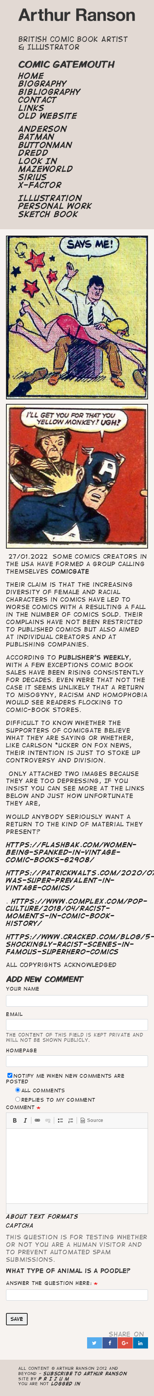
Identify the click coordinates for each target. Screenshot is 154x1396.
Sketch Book (48, 214)
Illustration (49, 198)
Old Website (47, 116)
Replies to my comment (58, 1099)
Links (31, 108)
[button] (14, 1120)
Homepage (21, 1050)
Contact (37, 100)
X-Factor (39, 185)
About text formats (42, 1216)
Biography (42, 84)
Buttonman (45, 145)
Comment (20, 1107)
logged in (65, 1383)
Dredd (33, 153)
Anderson (42, 129)
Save (16, 1319)
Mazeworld (45, 169)
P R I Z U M (54, 1379)
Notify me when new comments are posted (65, 1078)
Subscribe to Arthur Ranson (85, 1373)
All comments (43, 1090)
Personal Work (55, 206)
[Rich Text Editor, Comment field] (76, 1166)
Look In (37, 161)
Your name (22, 988)
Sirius (32, 177)
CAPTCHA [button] (20, 1225)
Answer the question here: (49, 1283)
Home (31, 76)
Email (14, 1014)
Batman (36, 137)
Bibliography (49, 92)
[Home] (76, 17)
